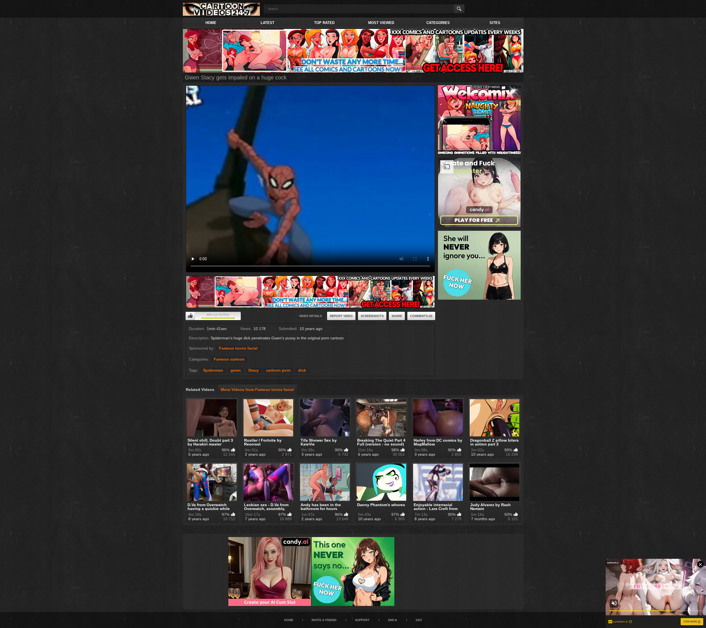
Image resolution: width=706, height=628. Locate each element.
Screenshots (372, 316)
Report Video (341, 316)
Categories (438, 23)
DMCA (392, 620)
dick (302, 370)
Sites (495, 23)
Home (210, 23)
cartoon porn (278, 370)
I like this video (190, 316)
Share (397, 316)
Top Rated (324, 23)
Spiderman (213, 370)
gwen (236, 370)
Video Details (310, 316)
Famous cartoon (229, 359)
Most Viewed (381, 23)
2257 (419, 620)
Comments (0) (421, 316)
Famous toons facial (238, 348)
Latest (267, 23)
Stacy (253, 370)
